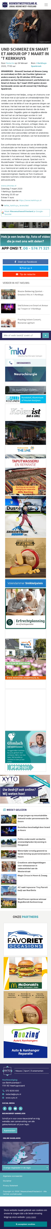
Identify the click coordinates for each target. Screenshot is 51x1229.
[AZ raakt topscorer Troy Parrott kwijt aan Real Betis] (9, 891)
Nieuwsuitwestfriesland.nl (23, 3)
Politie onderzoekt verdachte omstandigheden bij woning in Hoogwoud (32, 842)
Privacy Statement (10, 1186)
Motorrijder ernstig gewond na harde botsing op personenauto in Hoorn (34, 854)
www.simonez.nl (8, 185)
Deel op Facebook (27, 261)
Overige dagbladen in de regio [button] (17, 1168)
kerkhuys (14, 205)
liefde (6, 205)
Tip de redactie (27, 274)
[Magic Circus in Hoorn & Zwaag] (9, 879)
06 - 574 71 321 (36, 248)
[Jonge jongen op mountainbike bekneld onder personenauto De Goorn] (9, 819)
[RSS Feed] (21, 1108)
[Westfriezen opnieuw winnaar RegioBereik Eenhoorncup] (9, 903)
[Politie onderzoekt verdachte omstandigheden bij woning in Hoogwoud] (9, 843)
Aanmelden (9, 1130)
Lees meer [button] (31, 1217)
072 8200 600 (12, 1090)
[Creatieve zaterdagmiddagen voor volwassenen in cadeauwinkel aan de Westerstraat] (9, 866)
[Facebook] (4, 1108)
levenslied (24, 205)
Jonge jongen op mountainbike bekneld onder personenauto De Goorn (33, 818)
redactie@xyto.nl (13, 1094)
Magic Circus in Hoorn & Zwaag (32, 875)
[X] (10, 1108)
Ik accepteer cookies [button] (25, 1224)
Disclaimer (7, 1181)
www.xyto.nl (11, 1098)
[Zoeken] (45, 335)
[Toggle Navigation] (46, 5)
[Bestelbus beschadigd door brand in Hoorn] (9, 831)
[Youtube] (15, 1108)
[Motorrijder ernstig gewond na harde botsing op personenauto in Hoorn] (9, 854)
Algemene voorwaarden (12, 1176)
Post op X (27, 268)
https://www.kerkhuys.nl (30, 200)
